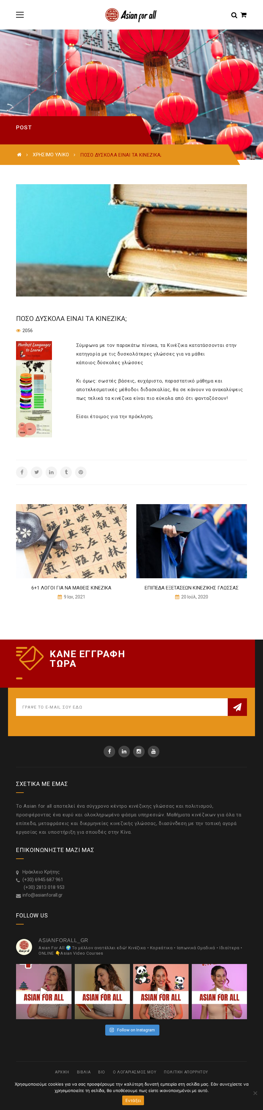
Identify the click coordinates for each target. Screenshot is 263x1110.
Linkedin (124, 751)
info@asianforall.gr (42, 895)
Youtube (153, 751)
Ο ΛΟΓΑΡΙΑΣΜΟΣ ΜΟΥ (134, 1072)
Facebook (109, 751)
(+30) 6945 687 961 (42, 879)
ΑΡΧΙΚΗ (62, 1072)
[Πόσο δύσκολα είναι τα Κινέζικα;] (131, 240)
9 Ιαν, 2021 (74, 596)
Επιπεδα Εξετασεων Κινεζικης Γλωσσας (192, 588)
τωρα (63, 663)
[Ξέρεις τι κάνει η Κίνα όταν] (161, 992)
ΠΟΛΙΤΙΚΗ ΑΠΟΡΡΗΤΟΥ (186, 1072)
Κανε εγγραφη (87, 654)
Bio (101, 1072)
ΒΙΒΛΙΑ (84, 1072)
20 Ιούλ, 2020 (194, 596)
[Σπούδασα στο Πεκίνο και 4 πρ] (44, 992)
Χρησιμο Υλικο (51, 155)
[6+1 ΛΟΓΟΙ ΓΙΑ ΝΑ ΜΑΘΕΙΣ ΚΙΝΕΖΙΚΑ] (71, 541)
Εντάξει (133, 1100)
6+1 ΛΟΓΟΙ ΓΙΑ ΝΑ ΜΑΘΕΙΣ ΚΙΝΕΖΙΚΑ (71, 588)
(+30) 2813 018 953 (43, 887)
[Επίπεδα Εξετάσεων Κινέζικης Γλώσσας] (191, 541)
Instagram (139, 751)
